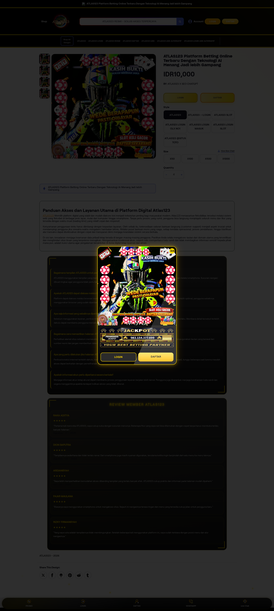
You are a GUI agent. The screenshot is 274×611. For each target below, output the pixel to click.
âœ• (172, 250)
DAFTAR (156, 356)
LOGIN (118, 357)
